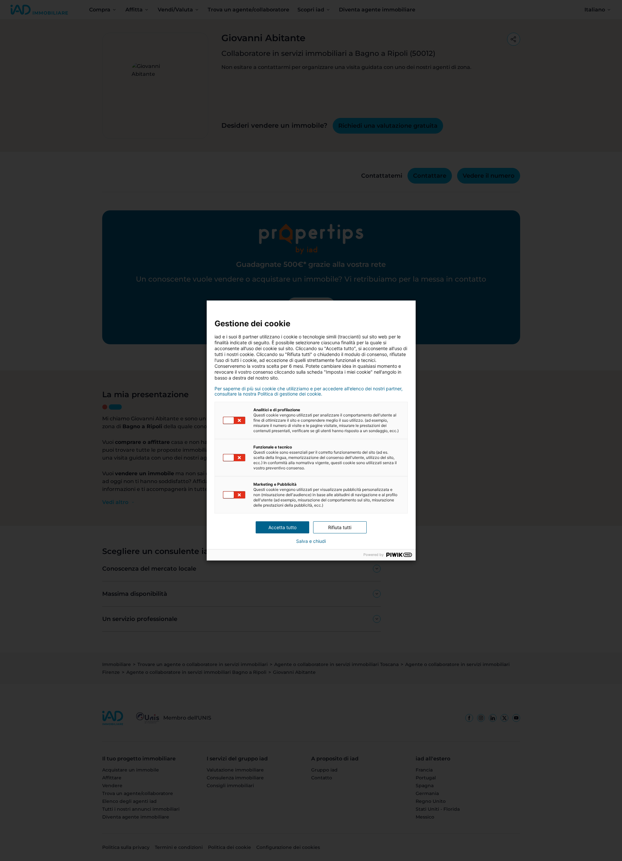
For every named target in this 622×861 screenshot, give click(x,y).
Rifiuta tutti (339, 527)
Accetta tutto (282, 527)
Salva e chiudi (311, 541)
